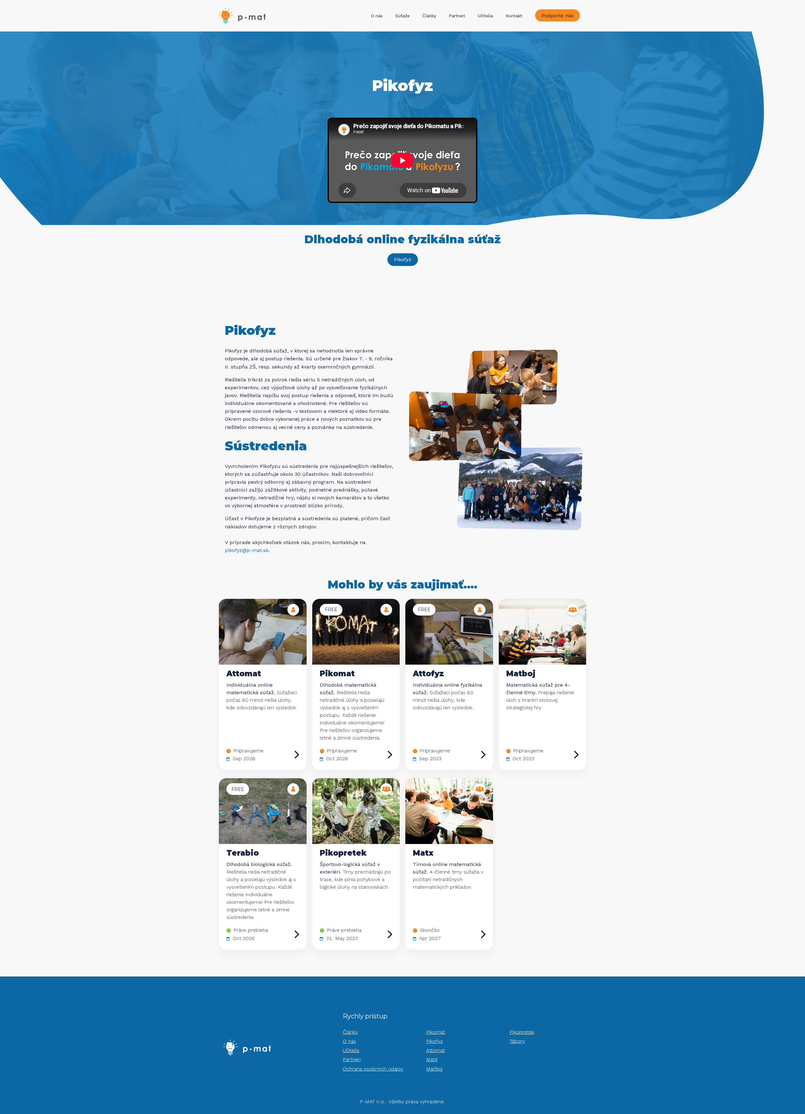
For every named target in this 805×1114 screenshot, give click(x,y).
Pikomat (435, 1032)
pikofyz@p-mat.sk (247, 550)
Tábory (517, 1041)
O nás (377, 15)
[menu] (449, 16)
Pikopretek (521, 1032)
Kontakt (514, 15)
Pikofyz (434, 1041)
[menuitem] (377, 16)
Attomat (435, 1050)
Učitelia (485, 15)
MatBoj (434, 1069)
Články (429, 15)
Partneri (457, 15)
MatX (432, 1059)
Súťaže (402, 15)
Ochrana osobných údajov (373, 1069)
